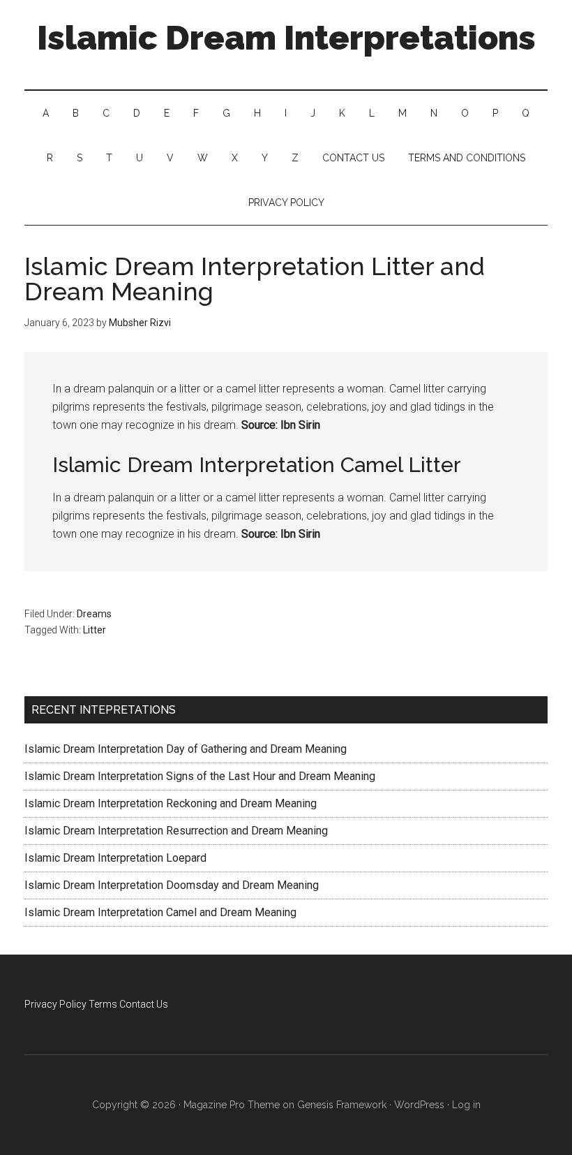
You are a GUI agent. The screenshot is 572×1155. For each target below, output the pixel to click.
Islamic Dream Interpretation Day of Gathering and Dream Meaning (185, 749)
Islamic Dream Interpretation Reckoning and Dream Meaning (170, 803)
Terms (103, 1004)
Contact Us (143, 1004)
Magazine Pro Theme (231, 1104)
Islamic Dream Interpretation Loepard (115, 858)
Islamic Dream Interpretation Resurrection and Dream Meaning (176, 830)
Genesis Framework (341, 1104)
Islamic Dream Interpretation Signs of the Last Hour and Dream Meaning (199, 776)
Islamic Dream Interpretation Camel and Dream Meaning (160, 912)
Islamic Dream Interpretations (286, 37)
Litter (94, 629)
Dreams (94, 613)
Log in (466, 1104)
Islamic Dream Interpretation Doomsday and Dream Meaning (171, 885)
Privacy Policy (55, 1004)
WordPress (419, 1104)
